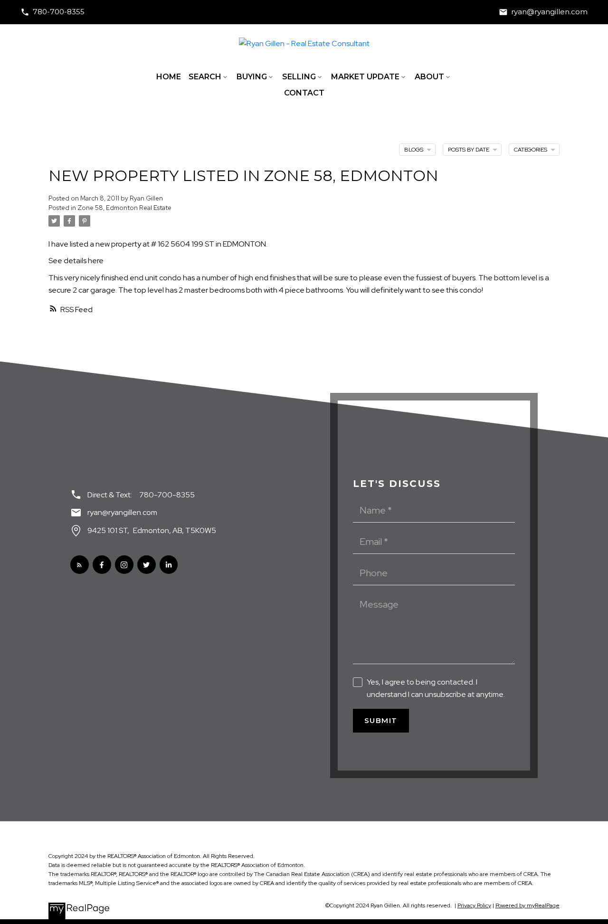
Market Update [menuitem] (365, 76)
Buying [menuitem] (252, 76)
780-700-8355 (59, 12)
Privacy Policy (474, 905)
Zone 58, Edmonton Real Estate (124, 207)
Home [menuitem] (168, 76)
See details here (76, 261)
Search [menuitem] (205, 76)
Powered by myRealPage (527, 905)
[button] (52, 12)
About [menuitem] (429, 76)
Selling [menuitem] (299, 76)
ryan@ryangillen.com (549, 12)
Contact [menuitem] (304, 92)
